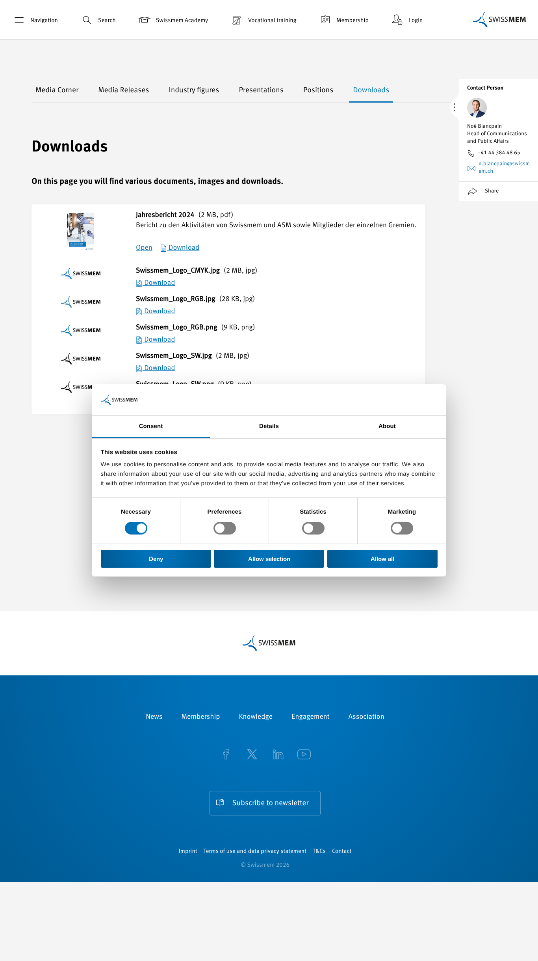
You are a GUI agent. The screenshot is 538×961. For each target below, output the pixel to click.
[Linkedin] (278, 755)
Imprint (188, 851)
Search (107, 21)
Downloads (371, 90)
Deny (156, 558)
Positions (318, 90)
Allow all (382, 558)
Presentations (261, 90)
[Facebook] (226, 755)
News (154, 717)
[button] (41, 91)
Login (416, 21)
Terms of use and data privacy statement (255, 851)
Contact (341, 851)
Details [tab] (269, 426)
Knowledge (256, 717)
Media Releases (123, 90)
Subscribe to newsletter (270, 803)
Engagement (310, 717)
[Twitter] (252, 755)
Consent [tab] (151, 426)
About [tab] (387, 426)
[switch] (224, 528)
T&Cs (319, 851)
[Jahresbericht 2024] (81, 239)
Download (183, 248)
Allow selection (269, 558)
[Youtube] (304, 755)
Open (144, 248)
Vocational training (272, 21)
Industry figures (194, 90)
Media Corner (56, 90)
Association (366, 717)
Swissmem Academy (182, 21)
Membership (352, 21)
